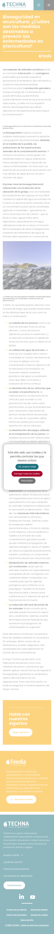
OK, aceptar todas (27, 466)
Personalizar (27, 480)
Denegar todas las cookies (27, 473)
